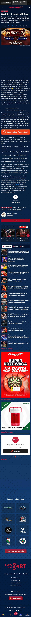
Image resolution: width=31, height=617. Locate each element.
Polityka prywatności (11, 607)
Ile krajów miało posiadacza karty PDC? (18, 343)
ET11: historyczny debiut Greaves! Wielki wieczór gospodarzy (17, 280)
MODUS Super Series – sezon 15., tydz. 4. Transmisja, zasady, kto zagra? (18, 315)
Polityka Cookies (21, 607)
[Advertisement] (15, 63)
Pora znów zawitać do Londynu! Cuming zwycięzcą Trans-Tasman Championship (18, 251)
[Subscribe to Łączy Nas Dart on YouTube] (23, 227)
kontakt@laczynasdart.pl (15, 586)
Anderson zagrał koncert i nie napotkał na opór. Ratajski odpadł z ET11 (18, 273)
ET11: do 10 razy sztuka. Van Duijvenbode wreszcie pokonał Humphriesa (16, 259)
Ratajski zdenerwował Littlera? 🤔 (22, 238)
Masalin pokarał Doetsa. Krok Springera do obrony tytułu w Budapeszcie (18, 301)
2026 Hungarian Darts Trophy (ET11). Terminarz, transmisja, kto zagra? (18, 294)
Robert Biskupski (12, 26)
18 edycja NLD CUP (17, 207)
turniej (20, 209)
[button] (28, 235)
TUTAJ (17, 184)
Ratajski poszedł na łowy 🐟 (7, 238)
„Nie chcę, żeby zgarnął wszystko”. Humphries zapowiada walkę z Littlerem (18, 336)
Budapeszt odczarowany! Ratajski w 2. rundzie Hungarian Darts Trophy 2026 (18, 287)
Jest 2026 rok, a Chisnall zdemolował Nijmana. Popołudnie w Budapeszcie (18, 266)
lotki (24, 207)
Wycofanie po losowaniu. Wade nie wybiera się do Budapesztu (17, 322)
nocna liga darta (12, 209)
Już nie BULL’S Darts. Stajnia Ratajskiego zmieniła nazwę (15, 329)
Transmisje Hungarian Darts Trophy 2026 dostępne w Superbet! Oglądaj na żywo (18, 308)
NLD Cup (4, 209)
